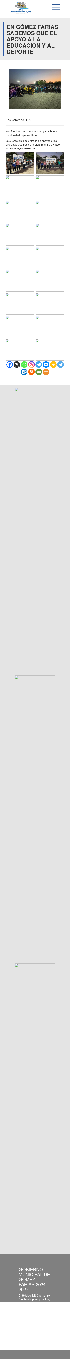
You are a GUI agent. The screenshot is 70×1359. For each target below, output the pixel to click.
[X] (17, 364)
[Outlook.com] (24, 372)
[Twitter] (60, 364)
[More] (46, 372)
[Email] (38, 372)
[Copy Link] (53, 364)
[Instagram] (31, 364)
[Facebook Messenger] (46, 364)
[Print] (31, 372)
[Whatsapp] (24, 364)
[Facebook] (9, 364)
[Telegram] (38, 364)
